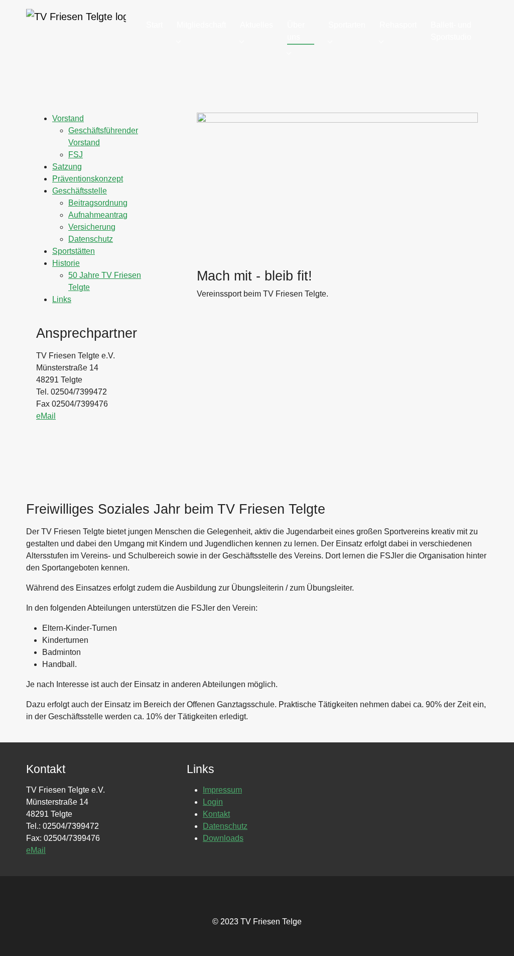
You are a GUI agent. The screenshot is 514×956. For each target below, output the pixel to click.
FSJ (75, 154)
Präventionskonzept (87, 178)
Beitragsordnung (97, 203)
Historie (66, 263)
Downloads (223, 838)
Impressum (222, 790)
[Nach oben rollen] (492, 934)
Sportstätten (73, 251)
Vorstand (68, 118)
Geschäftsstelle (79, 190)
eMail (46, 416)
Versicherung (91, 227)
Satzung (67, 166)
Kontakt (216, 814)
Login (213, 802)
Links (61, 299)
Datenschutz (90, 239)
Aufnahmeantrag (97, 215)
